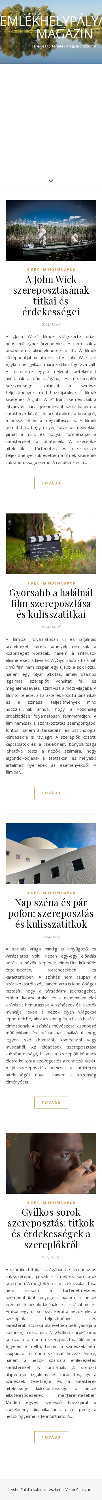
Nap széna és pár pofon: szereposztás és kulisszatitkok (51, 913)
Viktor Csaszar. (78, 1489)
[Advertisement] (51, 118)
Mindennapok (59, 269)
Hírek (32, 269)
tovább (51, 483)
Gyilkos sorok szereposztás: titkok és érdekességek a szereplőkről (51, 1227)
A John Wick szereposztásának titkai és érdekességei (51, 295)
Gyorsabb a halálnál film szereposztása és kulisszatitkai (51, 603)
